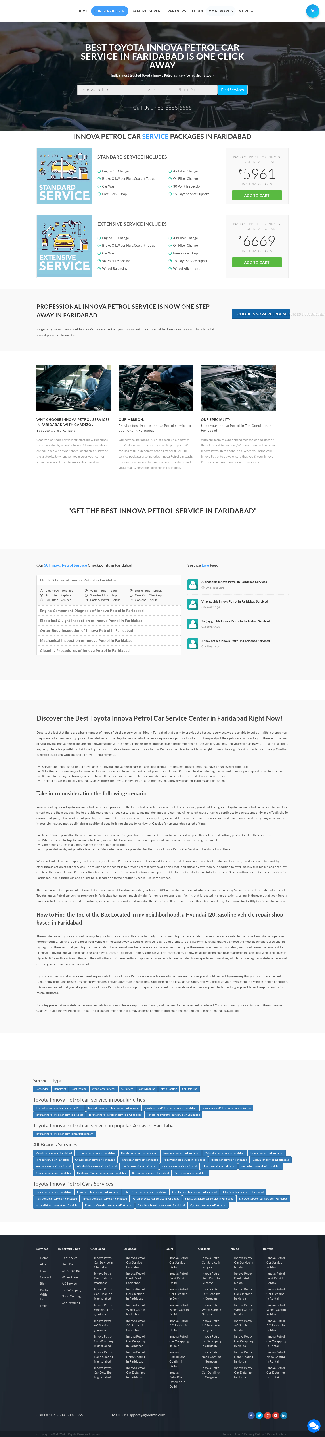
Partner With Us (45, 1294)
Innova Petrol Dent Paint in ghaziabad (103, 1278)
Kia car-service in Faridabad (190, 1173)
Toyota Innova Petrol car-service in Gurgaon (113, 1108)
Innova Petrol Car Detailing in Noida (243, 1372)
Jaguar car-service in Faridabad (54, 1173)
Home (44, 1258)
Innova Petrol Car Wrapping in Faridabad (136, 1341)
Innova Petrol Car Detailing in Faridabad (135, 1372)
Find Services (232, 89)
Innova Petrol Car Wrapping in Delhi (179, 1341)
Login (44, 1305)
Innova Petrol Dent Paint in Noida (243, 1278)
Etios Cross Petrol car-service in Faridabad (263, 1198)
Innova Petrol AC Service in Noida (243, 1325)
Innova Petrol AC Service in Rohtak (275, 1325)
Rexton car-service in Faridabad (150, 1173)
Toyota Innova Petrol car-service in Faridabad (170, 1108)
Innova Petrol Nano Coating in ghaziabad (103, 1356)
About (44, 1264)
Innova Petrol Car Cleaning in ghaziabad (103, 1293)
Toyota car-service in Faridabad (181, 1153)
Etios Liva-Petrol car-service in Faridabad (161, 1205)
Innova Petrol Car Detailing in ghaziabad (103, 1372)
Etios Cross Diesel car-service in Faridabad (209, 1198)
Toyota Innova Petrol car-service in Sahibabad (173, 1114)
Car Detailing (189, 1088)
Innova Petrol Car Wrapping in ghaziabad (103, 1341)
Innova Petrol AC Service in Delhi (178, 1325)
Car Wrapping (147, 1088)
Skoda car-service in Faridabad (53, 1166)
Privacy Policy (254, 1434)
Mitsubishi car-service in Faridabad (96, 1166)
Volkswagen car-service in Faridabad (184, 1159)
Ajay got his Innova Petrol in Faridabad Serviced (234, 582)
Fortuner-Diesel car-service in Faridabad (155, 1198)
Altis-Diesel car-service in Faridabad (56, 1198)
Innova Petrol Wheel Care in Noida (244, 1309)
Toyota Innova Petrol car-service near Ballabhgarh (64, 1133)
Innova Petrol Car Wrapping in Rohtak (276, 1341)
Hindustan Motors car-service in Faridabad (102, 1173)
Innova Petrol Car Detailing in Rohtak (275, 1372)
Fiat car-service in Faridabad (219, 1166)
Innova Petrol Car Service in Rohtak (275, 1262)
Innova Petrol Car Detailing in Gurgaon (211, 1372)
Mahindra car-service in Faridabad (225, 1153)
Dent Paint (60, 1088)
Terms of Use (231, 1434)
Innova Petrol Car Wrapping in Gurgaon (211, 1341)
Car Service (69, 1258)
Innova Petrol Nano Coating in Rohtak (275, 1356)
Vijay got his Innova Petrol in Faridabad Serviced (234, 601)
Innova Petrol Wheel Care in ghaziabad (103, 1309)
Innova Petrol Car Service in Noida (243, 1262)
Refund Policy (276, 1434)
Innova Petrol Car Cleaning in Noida (243, 1293)
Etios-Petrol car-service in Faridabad (98, 1192)
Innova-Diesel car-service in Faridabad (104, 1198)
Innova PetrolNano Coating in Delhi (177, 1359)
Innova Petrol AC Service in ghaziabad (103, 1325)
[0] (312, 10)
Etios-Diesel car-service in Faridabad (146, 1192)
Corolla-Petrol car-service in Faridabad (194, 1192)
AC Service (127, 1088)
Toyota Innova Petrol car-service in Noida (59, 1114)
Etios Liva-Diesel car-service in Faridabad (108, 1205)
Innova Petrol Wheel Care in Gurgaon (211, 1309)
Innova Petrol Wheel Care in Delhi (179, 1309)
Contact (45, 1277)
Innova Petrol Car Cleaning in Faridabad (135, 1293)
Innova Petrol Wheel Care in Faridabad (136, 1309)
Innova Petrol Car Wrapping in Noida (244, 1341)
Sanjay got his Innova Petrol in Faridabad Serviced (235, 621)
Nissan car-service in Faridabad (229, 1159)
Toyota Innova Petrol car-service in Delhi (59, 1108)
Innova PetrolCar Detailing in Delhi (177, 1379)
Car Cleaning (79, 1088)
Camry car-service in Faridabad (54, 1192)
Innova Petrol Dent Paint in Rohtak (275, 1278)
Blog (43, 1283)
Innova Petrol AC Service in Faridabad (135, 1325)
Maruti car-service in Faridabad (54, 1153)
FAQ (43, 1270)
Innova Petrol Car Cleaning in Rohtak (275, 1293)
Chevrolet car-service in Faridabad (95, 1159)
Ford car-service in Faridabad (53, 1159)
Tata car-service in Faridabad (266, 1153)
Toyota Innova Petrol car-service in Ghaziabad (115, 1114)
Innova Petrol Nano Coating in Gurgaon (211, 1356)
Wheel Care (70, 1277)
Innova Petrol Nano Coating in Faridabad (135, 1356)
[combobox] (117, 90)
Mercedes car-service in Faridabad (261, 1166)
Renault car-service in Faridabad (139, 1159)
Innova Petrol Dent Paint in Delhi (178, 1278)
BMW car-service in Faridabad (179, 1166)
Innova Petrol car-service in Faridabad (58, 1205)
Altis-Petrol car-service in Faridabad (243, 1192)
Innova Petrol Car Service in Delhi (178, 1262)
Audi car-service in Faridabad (139, 1166)
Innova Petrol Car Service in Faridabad (135, 1262)
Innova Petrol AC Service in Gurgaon (211, 1325)
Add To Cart (257, 195)
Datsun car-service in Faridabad (270, 1159)
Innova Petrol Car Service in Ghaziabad (103, 1262)
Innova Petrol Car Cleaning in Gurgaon (211, 1293)
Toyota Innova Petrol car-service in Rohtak (226, 1108)
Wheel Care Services (103, 1088)
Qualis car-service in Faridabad (208, 1205)
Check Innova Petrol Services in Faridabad (263, 314)
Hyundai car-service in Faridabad (96, 1153)
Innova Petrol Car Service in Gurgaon (211, 1262)
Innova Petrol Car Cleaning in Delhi (178, 1293)
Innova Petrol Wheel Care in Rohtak (276, 1309)
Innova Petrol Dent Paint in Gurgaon (211, 1278)
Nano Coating (169, 1088)
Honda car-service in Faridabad (139, 1153)
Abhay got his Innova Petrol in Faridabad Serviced (235, 641)
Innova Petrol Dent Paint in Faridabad (135, 1278)
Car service (42, 1088)
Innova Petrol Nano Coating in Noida (243, 1356)
